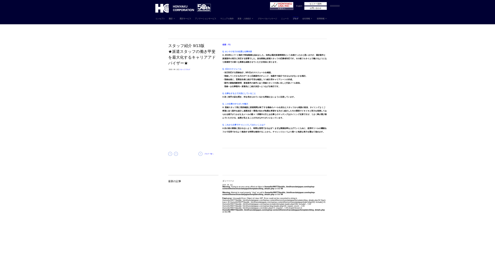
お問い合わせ (315, 8)
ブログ (295, 19)
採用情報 (321, 19)
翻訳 (171, 19)
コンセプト (160, 19)
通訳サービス (185, 19)
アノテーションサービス (205, 19)
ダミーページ (228, 181)
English (299, 6)
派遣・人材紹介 (244, 19)
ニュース (285, 19)
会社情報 (306, 19)
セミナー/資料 (316, 4)
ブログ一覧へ (209, 154)
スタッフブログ (184, 69)
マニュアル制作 (227, 19)
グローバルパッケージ (267, 19)
